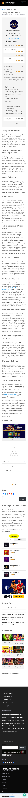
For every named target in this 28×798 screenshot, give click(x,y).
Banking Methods (8, 741)
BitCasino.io (13, 558)
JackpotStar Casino (13, 31)
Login (23, 461)
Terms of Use (5, 773)
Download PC (14, 124)
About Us (4, 785)
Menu (23, 2)
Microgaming (18, 288)
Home (4, 9)
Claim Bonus (14, 536)
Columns (5, 699)
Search (4, 496)
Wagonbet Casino (14, 572)
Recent (20, 539)
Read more (12, 796)
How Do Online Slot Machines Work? (12, 608)
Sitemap (4, 782)
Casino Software (8, 739)
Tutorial (5, 705)
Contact (4, 779)
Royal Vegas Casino (15, 550)
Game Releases (7, 702)
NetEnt (12, 288)
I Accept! (5, 796)
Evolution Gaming (7, 289)
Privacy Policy (6, 776)
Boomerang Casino (15, 565)
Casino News (6, 696)
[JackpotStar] (14, 24)
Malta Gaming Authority (10, 394)
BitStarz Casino (14, 543)
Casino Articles (7, 693)
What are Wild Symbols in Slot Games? (12, 611)
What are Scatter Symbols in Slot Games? (13, 614)
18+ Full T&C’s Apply (14, 38)
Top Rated (8, 539)
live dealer (7, 262)
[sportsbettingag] (14, 589)
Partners (4, 788)
